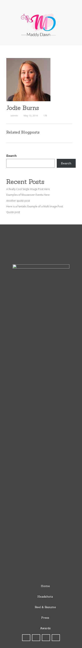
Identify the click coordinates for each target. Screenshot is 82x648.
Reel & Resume (45, 607)
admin (14, 115)
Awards (45, 628)
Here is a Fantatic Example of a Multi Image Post (34, 206)
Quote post (13, 212)
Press (45, 618)
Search (11, 156)
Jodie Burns (22, 108)
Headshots (45, 596)
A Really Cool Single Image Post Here (28, 189)
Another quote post (18, 200)
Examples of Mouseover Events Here (28, 195)
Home (45, 586)
